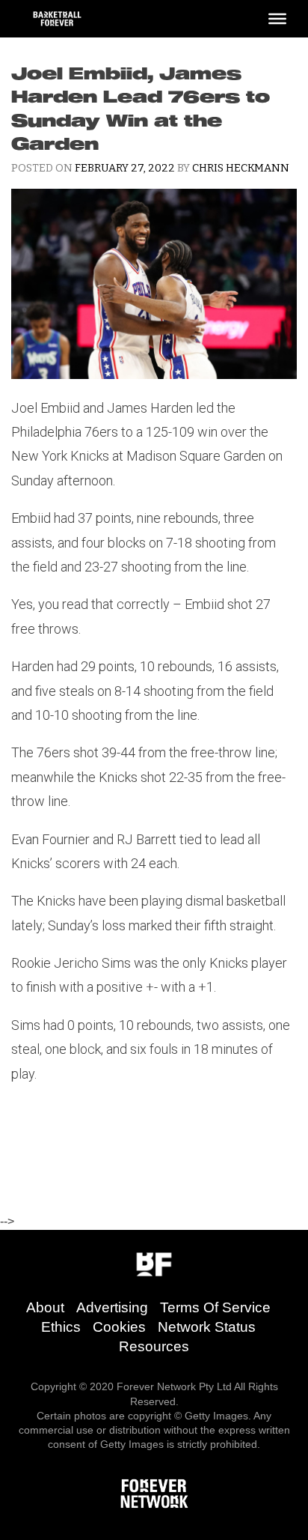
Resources (154, 1346)
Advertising (112, 1307)
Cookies (119, 1327)
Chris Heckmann (240, 168)
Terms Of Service (215, 1307)
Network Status (207, 1327)
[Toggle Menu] (277, 18)
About (45, 1307)
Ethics (61, 1327)
